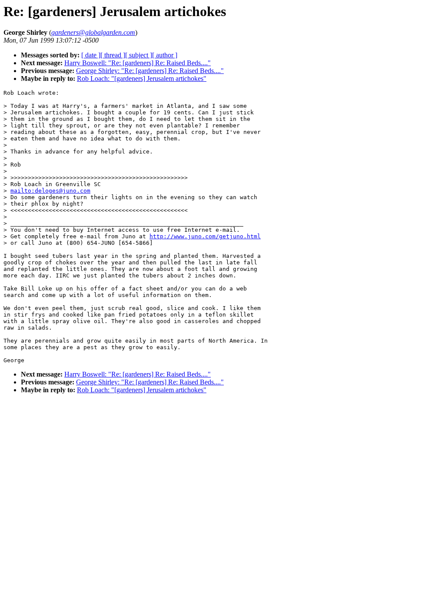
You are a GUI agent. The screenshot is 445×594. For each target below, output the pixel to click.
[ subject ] (138, 55)
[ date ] (90, 55)
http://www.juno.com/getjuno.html (205, 236)
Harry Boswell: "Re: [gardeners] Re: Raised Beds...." (137, 63)
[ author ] (164, 55)
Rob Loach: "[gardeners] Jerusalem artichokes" (141, 78)
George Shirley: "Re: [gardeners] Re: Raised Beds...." (150, 70)
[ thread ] (112, 55)
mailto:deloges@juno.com (50, 190)
